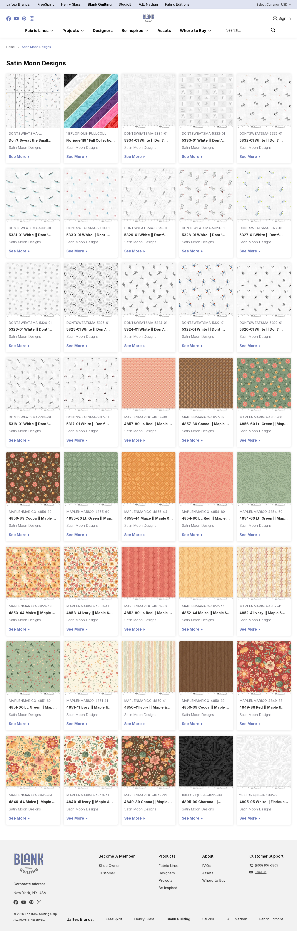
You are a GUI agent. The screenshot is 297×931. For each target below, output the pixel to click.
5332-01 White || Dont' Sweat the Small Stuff (259, 140)
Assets (164, 30)
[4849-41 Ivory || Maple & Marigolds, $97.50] (91, 762)
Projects (71, 30)
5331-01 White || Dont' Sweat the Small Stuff (28, 235)
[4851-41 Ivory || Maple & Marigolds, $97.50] (91, 668)
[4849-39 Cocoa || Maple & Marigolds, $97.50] (148, 762)
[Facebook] (8, 18)
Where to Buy (194, 30)
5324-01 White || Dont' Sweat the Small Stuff (144, 329)
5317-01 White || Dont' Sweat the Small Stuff (85, 424)
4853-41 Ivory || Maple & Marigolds (87, 613)
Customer (107, 873)
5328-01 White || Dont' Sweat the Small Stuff (202, 235)
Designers (103, 30)
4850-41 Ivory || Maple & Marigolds (145, 707)
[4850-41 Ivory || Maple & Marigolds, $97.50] (148, 668)
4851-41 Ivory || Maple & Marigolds (87, 707)
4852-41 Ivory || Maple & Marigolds (260, 613)
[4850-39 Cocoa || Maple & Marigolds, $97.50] (206, 668)
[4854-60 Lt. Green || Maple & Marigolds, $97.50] (264, 479)
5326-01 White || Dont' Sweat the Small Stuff (29, 329)
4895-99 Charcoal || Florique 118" (200, 802)
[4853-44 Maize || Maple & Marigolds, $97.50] (33, 573)
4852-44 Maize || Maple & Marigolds (204, 613)
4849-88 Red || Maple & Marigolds (260, 707)
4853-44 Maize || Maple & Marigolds (31, 613)
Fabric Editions (177, 4)
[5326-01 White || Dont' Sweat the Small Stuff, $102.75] (33, 290)
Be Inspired (133, 30)
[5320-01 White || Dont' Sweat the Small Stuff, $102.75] (264, 290)
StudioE (125, 4)
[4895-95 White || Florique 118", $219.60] (264, 762)
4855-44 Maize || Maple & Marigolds (146, 518)
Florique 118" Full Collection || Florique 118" (89, 140)
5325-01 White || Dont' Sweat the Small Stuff (86, 329)
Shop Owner (109, 865)
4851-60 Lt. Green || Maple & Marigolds (32, 707)
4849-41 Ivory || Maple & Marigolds (87, 802)
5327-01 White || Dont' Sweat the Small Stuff (259, 235)
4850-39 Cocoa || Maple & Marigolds (205, 707)
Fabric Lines (37, 30)
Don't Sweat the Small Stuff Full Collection (28, 140)
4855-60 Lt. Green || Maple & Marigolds (90, 518)
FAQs (206, 865)
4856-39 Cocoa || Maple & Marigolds (32, 518)
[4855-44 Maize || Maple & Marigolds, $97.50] (148, 479)
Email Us (261, 872)
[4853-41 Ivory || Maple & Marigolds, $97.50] (91, 573)
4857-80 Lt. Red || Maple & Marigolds (147, 424)
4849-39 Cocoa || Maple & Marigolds (147, 802)
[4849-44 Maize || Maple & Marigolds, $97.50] (33, 762)
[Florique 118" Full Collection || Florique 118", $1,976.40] (91, 101)
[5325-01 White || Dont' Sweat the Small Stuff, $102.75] (91, 290)
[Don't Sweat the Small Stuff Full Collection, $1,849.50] (33, 101)
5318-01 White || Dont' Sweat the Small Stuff (28, 424)
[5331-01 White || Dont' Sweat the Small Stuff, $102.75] (33, 195)
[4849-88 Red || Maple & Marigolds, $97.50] (264, 668)
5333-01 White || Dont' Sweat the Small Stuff (202, 140)
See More (17, 156)
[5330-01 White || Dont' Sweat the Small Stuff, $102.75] (91, 195)
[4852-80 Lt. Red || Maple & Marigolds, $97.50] (148, 573)
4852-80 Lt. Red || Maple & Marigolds (147, 613)
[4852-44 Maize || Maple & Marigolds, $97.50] (206, 573)
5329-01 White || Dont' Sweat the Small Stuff (144, 235)
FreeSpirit (45, 4)
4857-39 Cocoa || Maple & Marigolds (205, 424)
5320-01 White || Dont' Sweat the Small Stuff (259, 329)
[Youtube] (16, 18)
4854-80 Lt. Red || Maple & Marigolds (205, 518)
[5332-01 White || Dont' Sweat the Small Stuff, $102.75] (264, 101)
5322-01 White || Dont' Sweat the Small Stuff (202, 329)
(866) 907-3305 (266, 865)
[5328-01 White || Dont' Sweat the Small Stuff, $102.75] (206, 195)
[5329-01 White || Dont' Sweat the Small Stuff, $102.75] (148, 195)
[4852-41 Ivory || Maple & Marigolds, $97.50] (264, 573)
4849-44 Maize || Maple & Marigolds (31, 802)
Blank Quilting (99, 4)
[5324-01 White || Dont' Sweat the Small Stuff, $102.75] (148, 290)
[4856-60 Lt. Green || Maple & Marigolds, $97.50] (264, 384)
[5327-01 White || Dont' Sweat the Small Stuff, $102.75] (264, 195)
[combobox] (251, 30)
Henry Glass (70, 4)
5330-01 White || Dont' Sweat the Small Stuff (86, 235)
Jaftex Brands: (18, 4)
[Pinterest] (24, 18)
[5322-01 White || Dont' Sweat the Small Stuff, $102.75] (206, 290)
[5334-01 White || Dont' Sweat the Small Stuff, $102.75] (148, 101)
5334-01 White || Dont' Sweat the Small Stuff (144, 140)
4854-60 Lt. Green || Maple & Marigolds (263, 518)
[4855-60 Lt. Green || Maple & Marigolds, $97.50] (91, 479)
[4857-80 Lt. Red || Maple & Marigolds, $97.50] (148, 384)
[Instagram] (32, 18)
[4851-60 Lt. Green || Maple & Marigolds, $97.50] (33, 668)
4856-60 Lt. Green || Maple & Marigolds (263, 424)
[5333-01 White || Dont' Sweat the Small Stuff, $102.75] (206, 101)
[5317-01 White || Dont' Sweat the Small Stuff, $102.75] (91, 384)
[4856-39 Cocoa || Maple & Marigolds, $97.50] (33, 479)
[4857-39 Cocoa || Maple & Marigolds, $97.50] (206, 384)
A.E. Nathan (148, 4)
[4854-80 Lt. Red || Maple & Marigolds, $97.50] (206, 479)
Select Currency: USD (272, 4)
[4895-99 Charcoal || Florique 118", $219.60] (206, 762)
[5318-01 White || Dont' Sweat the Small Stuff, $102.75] (33, 384)
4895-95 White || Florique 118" (262, 802)
